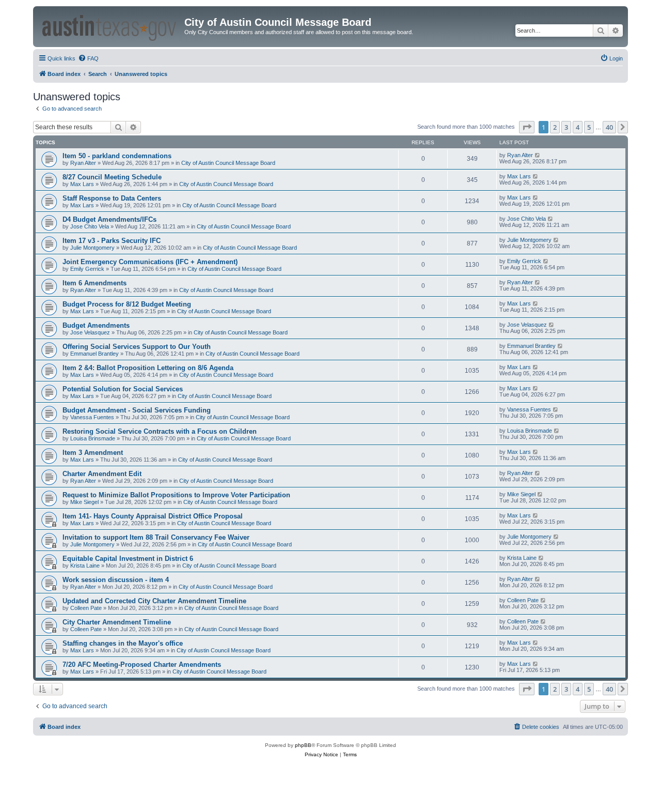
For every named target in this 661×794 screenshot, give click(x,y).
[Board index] (110, 26)
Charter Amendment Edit (101, 474)
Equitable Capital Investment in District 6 (127, 558)
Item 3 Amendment (92, 452)
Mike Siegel (84, 502)
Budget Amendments (96, 325)
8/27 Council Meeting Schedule (112, 177)
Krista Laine (85, 565)
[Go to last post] (537, 155)
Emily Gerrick (87, 269)
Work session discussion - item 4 (115, 580)
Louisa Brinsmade (92, 438)
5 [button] (589, 127)
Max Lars (82, 184)
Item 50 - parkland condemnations (116, 156)
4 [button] (577, 127)
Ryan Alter (83, 163)
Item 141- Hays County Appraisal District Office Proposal (152, 516)
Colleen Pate (86, 608)
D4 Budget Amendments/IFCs (109, 219)
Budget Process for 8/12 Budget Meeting (126, 304)
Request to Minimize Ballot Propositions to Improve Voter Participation (176, 495)
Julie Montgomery (92, 248)
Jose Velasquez (90, 332)
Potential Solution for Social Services (122, 389)
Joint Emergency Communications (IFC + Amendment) (150, 262)
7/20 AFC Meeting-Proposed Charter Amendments (141, 664)
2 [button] (555, 127)
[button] (526, 127)
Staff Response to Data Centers (111, 198)
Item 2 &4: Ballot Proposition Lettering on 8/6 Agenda (147, 368)
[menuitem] (88, 58)
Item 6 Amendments (94, 283)
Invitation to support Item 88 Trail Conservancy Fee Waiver (155, 537)
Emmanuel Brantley (94, 353)
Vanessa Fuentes (92, 417)
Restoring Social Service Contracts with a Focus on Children (159, 431)
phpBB (303, 745)
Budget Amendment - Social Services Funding (136, 410)
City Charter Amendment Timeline (116, 622)
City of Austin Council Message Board (228, 163)
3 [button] (566, 127)
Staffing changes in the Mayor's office (122, 643)
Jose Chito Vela (89, 226)
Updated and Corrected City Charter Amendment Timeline (154, 601)
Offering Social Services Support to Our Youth (136, 346)
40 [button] (609, 127)
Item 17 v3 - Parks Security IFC (111, 241)
